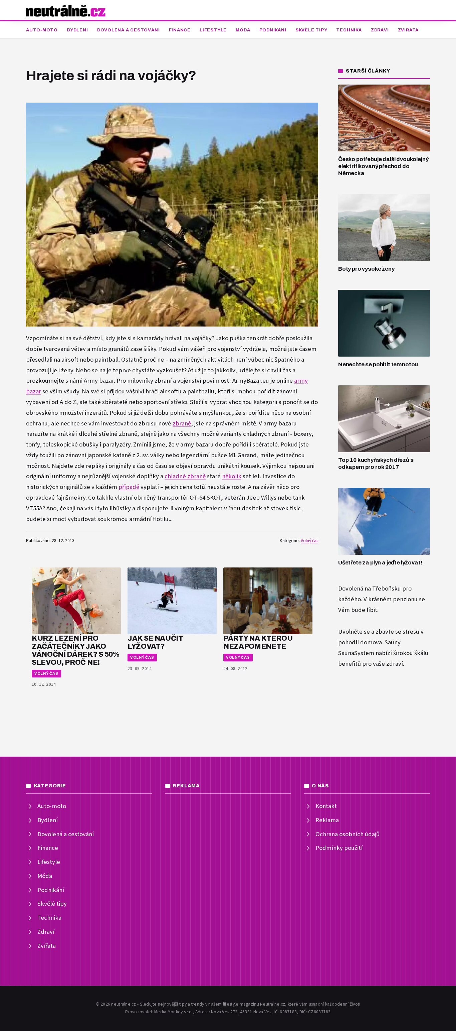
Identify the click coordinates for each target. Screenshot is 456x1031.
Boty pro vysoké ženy (366, 269)
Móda (243, 30)
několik (231, 476)
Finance (180, 30)
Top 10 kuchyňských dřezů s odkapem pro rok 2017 (376, 463)
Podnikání (272, 30)
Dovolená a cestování (128, 30)
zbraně (182, 423)
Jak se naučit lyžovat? (155, 642)
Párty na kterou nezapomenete (257, 642)
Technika (349, 30)
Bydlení (77, 30)
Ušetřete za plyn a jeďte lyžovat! (380, 562)
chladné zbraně (185, 476)
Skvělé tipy (311, 30)
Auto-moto (42, 30)
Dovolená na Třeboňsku (369, 589)
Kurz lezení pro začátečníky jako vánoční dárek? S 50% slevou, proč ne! (76, 650)
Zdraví (380, 30)
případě (129, 487)
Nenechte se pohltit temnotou (378, 364)
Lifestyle (213, 30)
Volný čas (309, 541)
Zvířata (408, 30)
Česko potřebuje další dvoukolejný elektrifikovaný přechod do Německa (383, 166)
